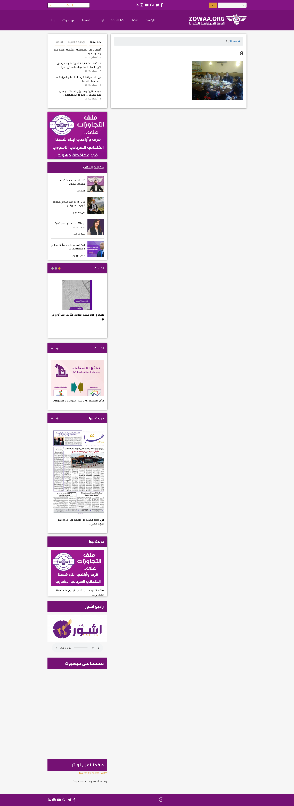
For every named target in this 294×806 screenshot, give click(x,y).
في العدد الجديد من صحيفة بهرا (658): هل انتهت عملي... (80, 521)
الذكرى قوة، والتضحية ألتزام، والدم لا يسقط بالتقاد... (68, 247)
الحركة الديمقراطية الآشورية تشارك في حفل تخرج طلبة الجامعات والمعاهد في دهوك (79, 65)
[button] (68, 5)
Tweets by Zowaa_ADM (93, 772)
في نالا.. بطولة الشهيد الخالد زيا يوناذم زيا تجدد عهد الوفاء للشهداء (78, 79)
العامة (60, 41)
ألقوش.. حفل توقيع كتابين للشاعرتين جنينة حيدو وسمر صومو (77, 51)
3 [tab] (52, 268)
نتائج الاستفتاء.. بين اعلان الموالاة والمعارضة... (78, 400)
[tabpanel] (77, 302)
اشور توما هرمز (79, 212)
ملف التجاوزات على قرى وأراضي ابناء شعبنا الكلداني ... (80, 592)
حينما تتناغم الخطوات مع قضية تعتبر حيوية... (70, 225)
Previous (57, 348)
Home (233, 41)
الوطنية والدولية (77, 41)
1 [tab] (59, 268)
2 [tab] (56, 268)
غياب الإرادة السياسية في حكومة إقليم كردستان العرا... (69, 203)
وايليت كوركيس (79, 234)
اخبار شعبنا (96, 41)
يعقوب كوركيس (78, 255)
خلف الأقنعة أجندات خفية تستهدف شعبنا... (72, 182)
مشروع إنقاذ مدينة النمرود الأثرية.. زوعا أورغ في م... (77, 316)
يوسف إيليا (81, 191)
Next (52, 348)
